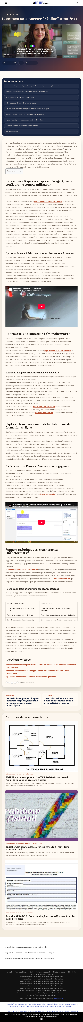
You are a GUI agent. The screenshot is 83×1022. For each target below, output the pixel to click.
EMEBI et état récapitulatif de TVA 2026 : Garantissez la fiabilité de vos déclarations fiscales (37, 778)
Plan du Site (72, 972)
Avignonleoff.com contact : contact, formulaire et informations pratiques (29, 953)
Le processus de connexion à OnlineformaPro (21, 97)
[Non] (80, 1017)
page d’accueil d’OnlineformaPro (48, 201)
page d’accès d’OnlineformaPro (57, 351)
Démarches (12, 14)
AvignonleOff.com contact (24, 972)
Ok (41, 1019)
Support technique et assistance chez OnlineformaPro (24, 120)
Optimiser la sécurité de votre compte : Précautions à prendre (27, 92)
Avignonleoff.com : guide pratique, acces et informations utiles (25, 1004)
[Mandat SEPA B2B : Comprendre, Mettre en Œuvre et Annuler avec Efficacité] (41, 885)
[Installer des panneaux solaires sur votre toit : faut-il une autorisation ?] (41, 815)
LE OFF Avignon (58, 998)
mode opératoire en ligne (44, 406)
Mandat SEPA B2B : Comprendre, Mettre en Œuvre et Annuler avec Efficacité (40, 917)
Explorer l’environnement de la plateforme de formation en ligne (27, 109)
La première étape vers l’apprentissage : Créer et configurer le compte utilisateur (33, 86)
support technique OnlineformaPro (23, 570)
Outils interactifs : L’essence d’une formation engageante (25, 114)
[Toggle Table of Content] (18, 171)
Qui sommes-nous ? (43, 972)
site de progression (47, 494)
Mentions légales (59, 972)
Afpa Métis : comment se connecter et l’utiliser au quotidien (30, 677)
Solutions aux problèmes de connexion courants (22, 103)
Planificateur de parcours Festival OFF (41, 974)
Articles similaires (12, 131)
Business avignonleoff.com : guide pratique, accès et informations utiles (29, 958)
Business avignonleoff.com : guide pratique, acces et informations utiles (49, 1006)
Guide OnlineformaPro (60, 579)
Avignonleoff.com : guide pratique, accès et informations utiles (26, 947)
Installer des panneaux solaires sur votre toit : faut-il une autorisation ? (37, 848)
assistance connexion (44, 412)
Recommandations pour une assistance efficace (22, 126)
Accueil (9, 972)
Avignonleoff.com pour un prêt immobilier (41, 995)
